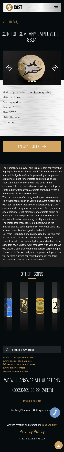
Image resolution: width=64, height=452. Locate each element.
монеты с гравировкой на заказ (19, 357)
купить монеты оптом (14, 367)
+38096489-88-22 (32, 390)
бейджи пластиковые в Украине (19, 364)
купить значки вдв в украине (17, 360)
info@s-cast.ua (32, 401)
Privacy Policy (32, 431)
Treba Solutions (49, 424)
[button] (9, 67)
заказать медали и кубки (15, 371)
